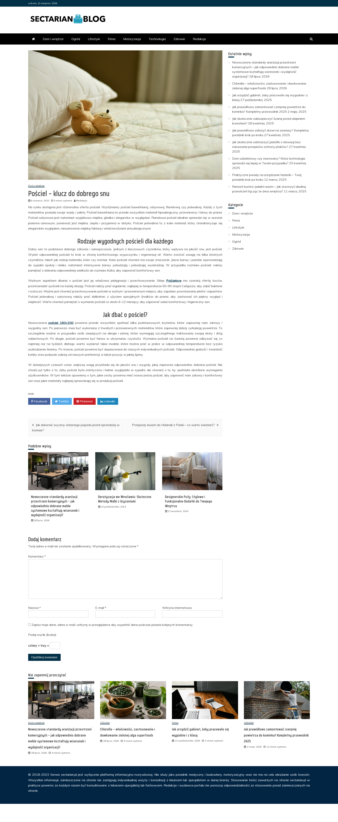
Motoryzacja (132, 39)
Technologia (157, 39)
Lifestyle (94, 39)
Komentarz (37, 556)
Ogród (75, 39)
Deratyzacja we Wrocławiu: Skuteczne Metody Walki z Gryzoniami (124, 499)
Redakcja (199, 39)
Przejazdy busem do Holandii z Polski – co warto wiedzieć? (173, 425)
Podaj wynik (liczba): (42, 635)
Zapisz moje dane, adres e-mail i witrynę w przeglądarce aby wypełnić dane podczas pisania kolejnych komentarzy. (112, 625)
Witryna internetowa (177, 608)
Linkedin (109, 401)
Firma (111, 39)
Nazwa (34, 608)
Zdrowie (179, 39)
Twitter (63, 401)
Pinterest (86, 401)
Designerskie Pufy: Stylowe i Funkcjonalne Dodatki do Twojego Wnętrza (188, 501)
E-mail (100, 608)
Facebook (40, 401)
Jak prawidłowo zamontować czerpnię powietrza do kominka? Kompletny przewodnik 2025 (276, 735)
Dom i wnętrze (53, 39)
